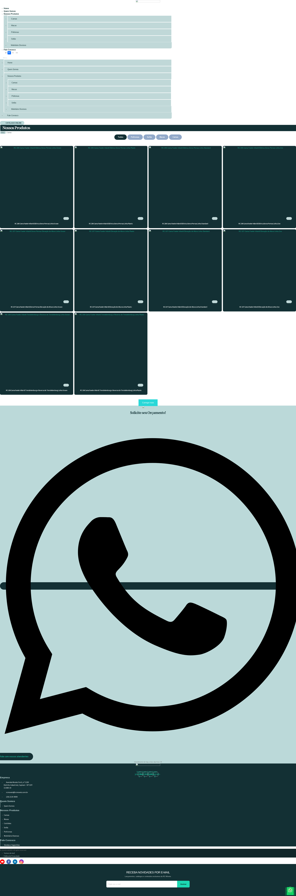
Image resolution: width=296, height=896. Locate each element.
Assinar (183, 884)
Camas (14, 19)
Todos (120, 137)
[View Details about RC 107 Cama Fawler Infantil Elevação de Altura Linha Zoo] (289, 301)
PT (9, 53)
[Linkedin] (15, 861)
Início (3, 133)
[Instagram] (21, 861)
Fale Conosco (10, 50)
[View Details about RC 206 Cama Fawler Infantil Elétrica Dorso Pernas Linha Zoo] (289, 218)
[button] (85, 57)
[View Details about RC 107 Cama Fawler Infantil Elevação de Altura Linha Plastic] (140, 301)
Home (6, 8)
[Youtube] (2, 861)
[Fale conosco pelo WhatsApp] (290, 890)
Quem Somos (10, 11)
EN (17, 53)
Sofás (13, 39)
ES (13, 53)
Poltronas (15, 32)
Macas (14, 25)
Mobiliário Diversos (18, 45)
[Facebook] (8, 861)
